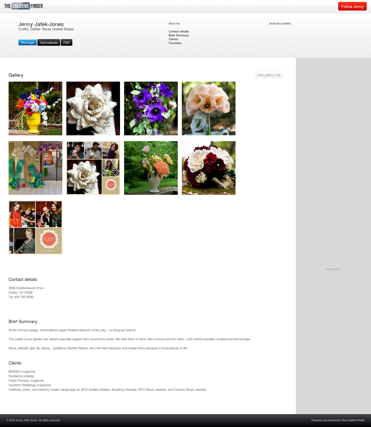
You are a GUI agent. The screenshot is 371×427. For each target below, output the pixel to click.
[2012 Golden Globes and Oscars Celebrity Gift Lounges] (35, 134)
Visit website (49, 42)
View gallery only (269, 74)
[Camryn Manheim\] (35, 253)
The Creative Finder (353, 420)
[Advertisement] (333, 298)
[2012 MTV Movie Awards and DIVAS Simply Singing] (93, 193)
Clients (173, 39)
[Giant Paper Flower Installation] (35, 193)
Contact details (179, 31)
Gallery (16, 75)
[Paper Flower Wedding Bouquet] (209, 193)
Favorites (175, 43)
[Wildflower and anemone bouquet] (151, 134)
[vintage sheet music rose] (93, 134)
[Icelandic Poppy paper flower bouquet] (209, 134)
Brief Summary (179, 35)
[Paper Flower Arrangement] (151, 193)
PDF (66, 42)
